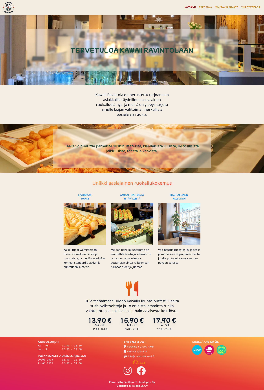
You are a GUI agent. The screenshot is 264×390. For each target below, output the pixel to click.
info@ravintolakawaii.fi (141, 356)
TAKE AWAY (205, 7)
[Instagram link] (128, 370)
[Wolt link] (197, 350)
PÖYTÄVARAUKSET (226, 7)
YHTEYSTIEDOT (250, 7)
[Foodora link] (209, 350)
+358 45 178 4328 (137, 351)
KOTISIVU (190, 7)
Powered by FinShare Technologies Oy (132, 382)
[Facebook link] (141, 370)
